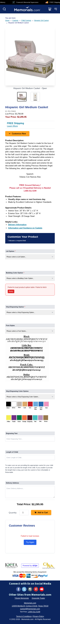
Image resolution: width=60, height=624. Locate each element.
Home (7, 20)
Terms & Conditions (24, 616)
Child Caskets (26, 20)
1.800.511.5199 (34, 612)
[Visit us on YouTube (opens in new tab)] (41, 589)
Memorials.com (30, 603)
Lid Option (10, 251)
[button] (23, 96)
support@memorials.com (30, 609)
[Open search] (4, 9)
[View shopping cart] (50, 9)
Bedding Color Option (15, 273)
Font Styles (10, 325)
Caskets (15, 20)
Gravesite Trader (38, 598)
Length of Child (12, 452)
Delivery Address (12, 483)
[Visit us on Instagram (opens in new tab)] (30, 589)
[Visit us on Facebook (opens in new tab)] (18, 589)
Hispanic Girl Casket (41, 20)
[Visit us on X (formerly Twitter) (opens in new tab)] (24, 589)
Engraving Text (11, 433)
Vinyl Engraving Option (15, 307)
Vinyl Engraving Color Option (17, 391)
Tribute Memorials (22, 598)
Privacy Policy (38, 616)
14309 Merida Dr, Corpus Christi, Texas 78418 (30, 606)
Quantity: (13, 512)
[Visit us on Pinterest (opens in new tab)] (35, 589)
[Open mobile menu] (56, 9)
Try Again (30, 542)
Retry (11, 291)
